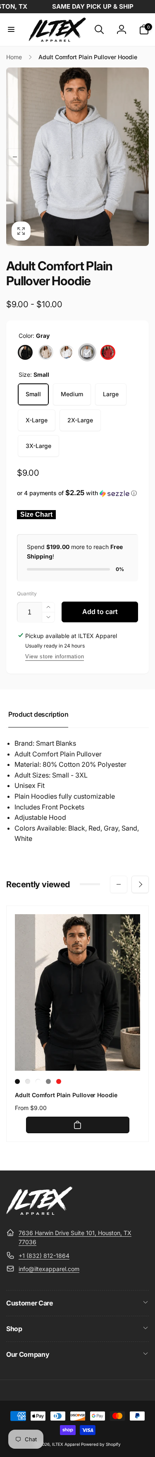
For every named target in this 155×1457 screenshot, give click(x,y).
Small (33, 393)
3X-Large (38, 445)
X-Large (37, 420)
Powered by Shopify (101, 1444)
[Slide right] (140, 157)
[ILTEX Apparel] (39, 1212)
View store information (54, 656)
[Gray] (87, 352)
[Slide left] (15, 157)
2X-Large (80, 420)
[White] (66, 352)
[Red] (107, 352)
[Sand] (45, 352)
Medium (72, 393)
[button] (11, 29)
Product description (38, 714)
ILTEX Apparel (66, 1444)
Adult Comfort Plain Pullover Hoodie (66, 1094)
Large (111, 393)
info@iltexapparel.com (49, 1268)
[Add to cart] (77, 1125)
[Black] (25, 352)
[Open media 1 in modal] (77, 156)
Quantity (27, 593)
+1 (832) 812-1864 (44, 1255)
